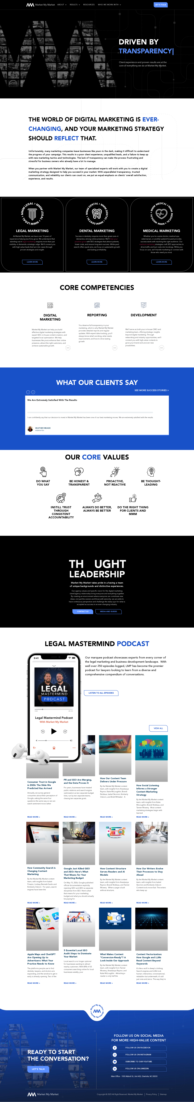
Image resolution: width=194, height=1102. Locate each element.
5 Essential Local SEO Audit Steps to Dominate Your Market (77, 953)
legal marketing (29, 242)
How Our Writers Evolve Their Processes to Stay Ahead (149, 872)
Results (74, 5)
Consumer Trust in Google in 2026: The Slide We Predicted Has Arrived (41, 785)
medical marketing (147, 244)
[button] (28, 392)
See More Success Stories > (152, 390)
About (60, 5)
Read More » (33, 817)
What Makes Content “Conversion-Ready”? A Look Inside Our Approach (114, 957)
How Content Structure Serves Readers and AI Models (113, 872)
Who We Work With (108, 5)
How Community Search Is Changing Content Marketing (41, 871)
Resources (89, 5)
